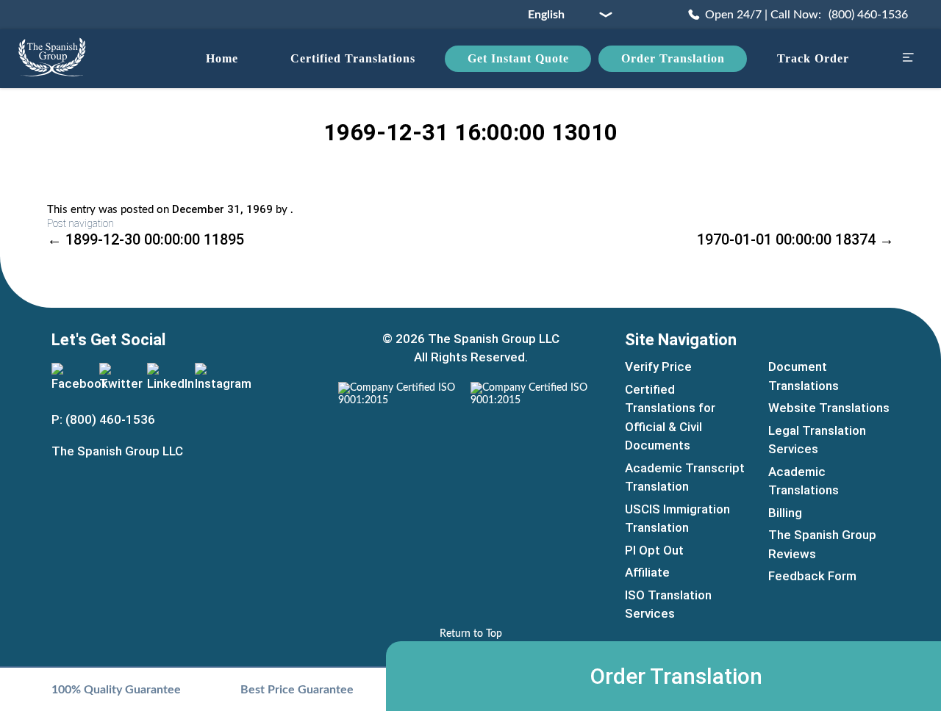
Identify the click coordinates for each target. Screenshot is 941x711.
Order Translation (673, 58)
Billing (785, 512)
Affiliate (647, 572)
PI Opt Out (654, 550)
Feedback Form (812, 576)
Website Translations (829, 407)
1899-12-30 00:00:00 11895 (145, 239)
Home (222, 58)
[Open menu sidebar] (908, 59)
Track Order (813, 58)
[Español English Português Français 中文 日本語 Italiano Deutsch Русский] (564, 14)
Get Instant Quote (518, 58)
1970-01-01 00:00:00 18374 (795, 239)
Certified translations (352, 58)
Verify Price (658, 366)
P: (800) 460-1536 (103, 419)
